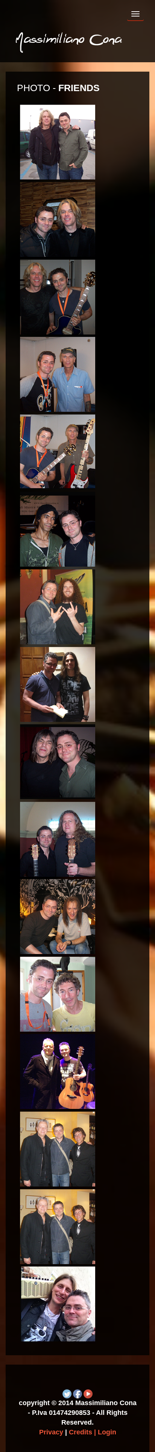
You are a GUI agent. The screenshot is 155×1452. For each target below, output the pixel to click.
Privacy (51, 1432)
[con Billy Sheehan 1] (57, 373)
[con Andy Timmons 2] (57, 219)
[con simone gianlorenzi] (57, 1303)
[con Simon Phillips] (57, 993)
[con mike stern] (57, 761)
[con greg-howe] (57, 529)
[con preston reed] (57, 839)
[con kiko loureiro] (57, 684)
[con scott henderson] (57, 916)
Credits (80, 1432)
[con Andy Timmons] (57, 141)
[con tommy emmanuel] (57, 1071)
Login (107, 1432)
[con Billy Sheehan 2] (57, 451)
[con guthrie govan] (57, 606)
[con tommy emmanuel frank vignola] (57, 1148)
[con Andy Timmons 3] (57, 296)
